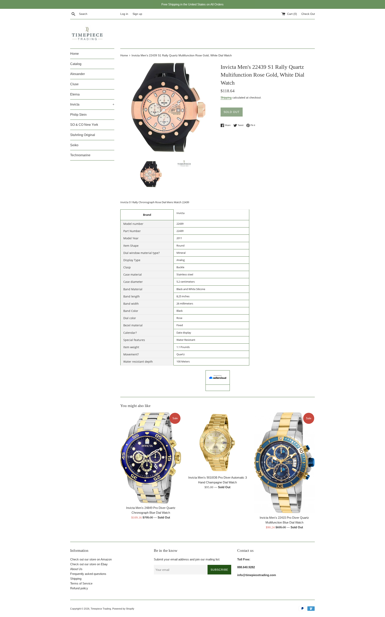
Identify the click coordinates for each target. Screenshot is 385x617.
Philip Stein (78, 114)
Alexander (77, 74)
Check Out (308, 13)
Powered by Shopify (123, 608)
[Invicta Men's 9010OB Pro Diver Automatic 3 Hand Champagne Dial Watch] (217, 442)
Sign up (137, 13)
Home (74, 53)
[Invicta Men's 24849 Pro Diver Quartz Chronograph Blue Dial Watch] (150, 457)
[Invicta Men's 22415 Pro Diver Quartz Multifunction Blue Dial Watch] (284, 462)
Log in (124, 13)
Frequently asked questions (88, 573)
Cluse (74, 84)
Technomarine (80, 155)
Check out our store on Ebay (89, 564)
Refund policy (79, 588)
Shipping (226, 97)
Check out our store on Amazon (91, 559)
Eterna (75, 94)
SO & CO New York (84, 124)
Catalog (75, 64)
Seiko (74, 145)
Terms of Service (81, 583)
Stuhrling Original (82, 135)
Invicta (92, 104)
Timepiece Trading (101, 608)
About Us (76, 569)
